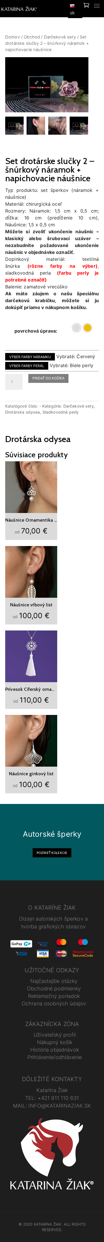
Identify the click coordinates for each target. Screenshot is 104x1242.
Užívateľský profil (55, 1035)
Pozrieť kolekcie (52, 853)
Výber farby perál (26, 366)
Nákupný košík (55, 1042)
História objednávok (54, 1050)
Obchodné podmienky (54, 989)
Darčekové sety (60, 37)
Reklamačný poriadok (54, 996)
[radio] (76, 327)
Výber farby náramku (30, 357)
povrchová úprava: (35, 331)
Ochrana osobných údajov (54, 1003)
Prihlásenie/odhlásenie (54, 1057)
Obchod (32, 37)
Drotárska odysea (22, 412)
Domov (12, 37)
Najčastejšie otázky (54, 981)
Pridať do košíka (48, 378)
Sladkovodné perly (60, 412)
